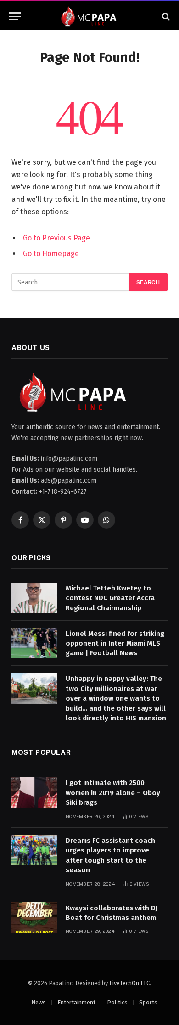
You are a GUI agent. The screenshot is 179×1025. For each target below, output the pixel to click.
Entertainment (76, 1002)
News (38, 1002)
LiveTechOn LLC (129, 983)
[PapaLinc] (89, 16)
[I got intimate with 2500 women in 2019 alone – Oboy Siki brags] (34, 792)
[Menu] (15, 16)
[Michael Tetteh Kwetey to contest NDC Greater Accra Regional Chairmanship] (34, 598)
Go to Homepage (51, 253)
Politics (117, 1002)
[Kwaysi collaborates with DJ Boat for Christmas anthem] (34, 917)
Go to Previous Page (56, 238)
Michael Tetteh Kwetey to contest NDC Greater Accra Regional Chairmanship (110, 598)
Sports (148, 1002)
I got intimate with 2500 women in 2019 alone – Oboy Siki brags (113, 793)
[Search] (165, 16)
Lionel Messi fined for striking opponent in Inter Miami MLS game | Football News (115, 643)
